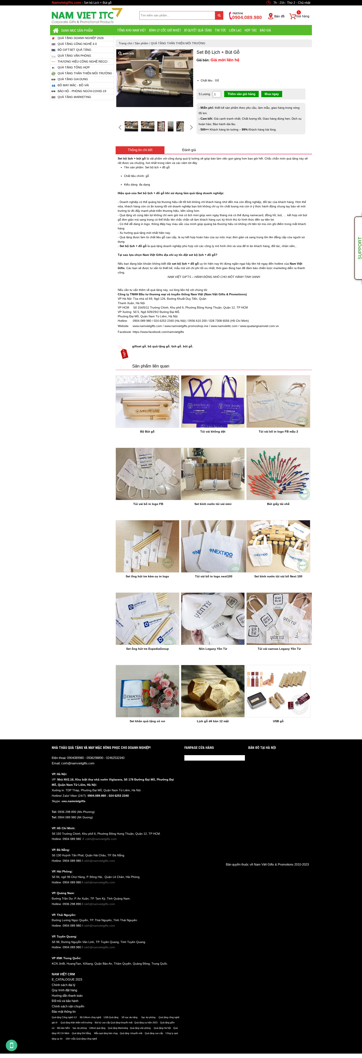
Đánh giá (189, 150)
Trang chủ (125, 43)
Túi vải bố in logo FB (148, 504)
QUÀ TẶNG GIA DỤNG (73, 79)
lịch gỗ (176, 346)
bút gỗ (187, 346)
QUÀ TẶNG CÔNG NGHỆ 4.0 (77, 44)
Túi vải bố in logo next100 (213, 576)
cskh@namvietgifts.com (77, 763)
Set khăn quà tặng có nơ (147, 721)
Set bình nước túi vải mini (212, 504)
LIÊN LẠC (235, 30)
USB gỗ (278, 721)
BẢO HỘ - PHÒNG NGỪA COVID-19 (82, 91)
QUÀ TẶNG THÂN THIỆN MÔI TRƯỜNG (85, 73)
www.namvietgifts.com (146, 326)
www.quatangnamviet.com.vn (259, 326)
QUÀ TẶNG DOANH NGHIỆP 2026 (81, 38)
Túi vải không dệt (212, 431)
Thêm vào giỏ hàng (241, 94)
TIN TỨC (220, 30)
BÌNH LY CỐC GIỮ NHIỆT (165, 30)
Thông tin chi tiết (140, 150)
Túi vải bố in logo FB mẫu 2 (278, 431)
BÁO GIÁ (265, 30)
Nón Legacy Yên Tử (213, 648)
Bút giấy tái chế (278, 504)
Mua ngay (272, 94)
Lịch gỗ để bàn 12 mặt (213, 721)
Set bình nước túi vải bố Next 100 (278, 576)
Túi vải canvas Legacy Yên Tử (279, 648)
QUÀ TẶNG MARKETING (74, 97)
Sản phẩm (141, 43)
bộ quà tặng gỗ (159, 346)
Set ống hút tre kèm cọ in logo (147, 576)
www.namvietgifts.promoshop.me (186, 326)
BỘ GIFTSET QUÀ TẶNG (74, 49)
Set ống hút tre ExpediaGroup (147, 648)
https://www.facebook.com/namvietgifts (158, 331)
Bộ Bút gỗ (147, 431)
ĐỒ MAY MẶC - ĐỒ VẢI (73, 85)
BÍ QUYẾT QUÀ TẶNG (198, 30)
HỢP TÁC (250, 30)
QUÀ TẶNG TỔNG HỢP (74, 67)
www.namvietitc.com (224, 326)
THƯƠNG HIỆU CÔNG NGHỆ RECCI (82, 61)
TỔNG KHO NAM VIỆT (131, 30)
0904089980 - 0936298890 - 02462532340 (95, 758)
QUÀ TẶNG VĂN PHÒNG (74, 55)
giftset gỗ (139, 346)
